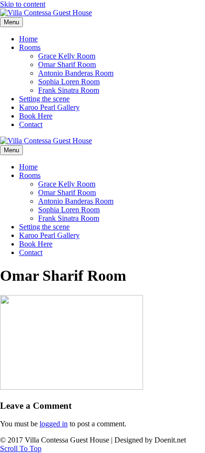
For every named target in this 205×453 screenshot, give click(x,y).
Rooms (30, 47)
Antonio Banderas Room (75, 73)
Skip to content (22, 4)
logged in (54, 424)
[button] (20, 448)
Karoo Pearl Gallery (49, 107)
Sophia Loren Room (69, 82)
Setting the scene (44, 99)
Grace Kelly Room (66, 56)
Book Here (35, 116)
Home (28, 39)
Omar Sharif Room (67, 64)
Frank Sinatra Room (68, 90)
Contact (30, 124)
